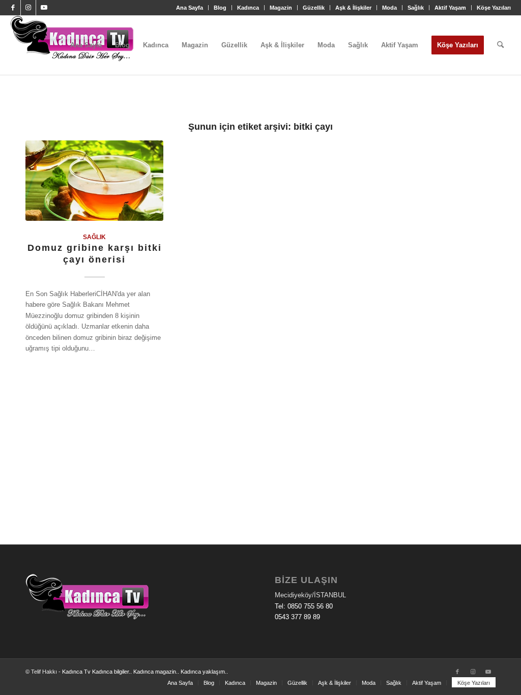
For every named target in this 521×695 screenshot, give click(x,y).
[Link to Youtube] (43, 7)
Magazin (281, 8)
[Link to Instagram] (28, 7)
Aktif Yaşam (450, 8)
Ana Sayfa (189, 8)
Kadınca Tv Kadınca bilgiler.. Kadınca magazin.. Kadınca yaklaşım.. (145, 672)
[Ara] (500, 45)
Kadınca (248, 8)
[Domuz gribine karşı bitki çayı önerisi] (94, 180)
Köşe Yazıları (494, 8)
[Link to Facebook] (13, 7)
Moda (389, 8)
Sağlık (416, 8)
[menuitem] (190, 7)
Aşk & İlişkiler (353, 8)
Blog (220, 8)
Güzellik (314, 8)
